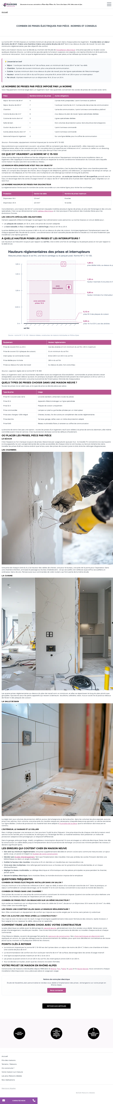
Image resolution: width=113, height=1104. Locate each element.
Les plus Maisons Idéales (12, 1076)
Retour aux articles (56, 1006)
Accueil (5, 12)
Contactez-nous (18, 1100)
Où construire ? (8, 1068)
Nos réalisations (8, 1080)
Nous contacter (56, 990)
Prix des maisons (9, 1060)
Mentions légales (9, 1088)
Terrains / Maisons (9, 1064)
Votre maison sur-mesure (12, 1072)
